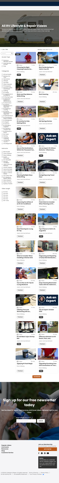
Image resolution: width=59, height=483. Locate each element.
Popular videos (6, 445)
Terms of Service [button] (33, 472)
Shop (3, 451)
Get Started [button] (47, 449)
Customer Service (7, 453)
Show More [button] (37, 376)
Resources (4, 449)
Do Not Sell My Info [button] (6, 474)
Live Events (5, 447)
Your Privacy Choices (36, 474)
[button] (12, 53)
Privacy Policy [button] (44, 472)
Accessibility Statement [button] (20, 474)
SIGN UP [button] (41, 421)
